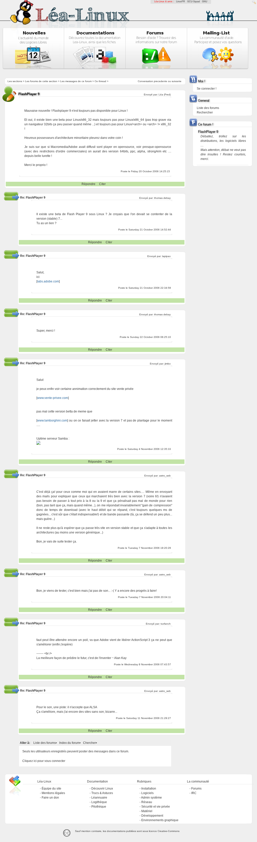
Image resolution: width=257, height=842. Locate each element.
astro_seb (165, 475)
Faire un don (50, 797)
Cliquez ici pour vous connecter (43, 761)
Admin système (151, 797)
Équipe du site (51, 788)
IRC (194, 793)
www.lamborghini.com (52, 420)
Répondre (88, 184)
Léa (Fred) (165, 94)
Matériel (146, 811)
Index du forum (69, 743)
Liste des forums (44, 743)
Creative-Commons (168, 831)
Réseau (146, 802)
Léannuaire (99, 797)
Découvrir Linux (102, 788)
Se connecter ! (206, 88)
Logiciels (147, 793)
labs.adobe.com (48, 281)
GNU (204, 1)
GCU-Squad (193, 1)
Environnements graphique (159, 820)
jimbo (168, 363)
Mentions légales (53, 793)
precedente (160, 81)
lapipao (166, 256)
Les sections (15, 81)
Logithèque (99, 802)
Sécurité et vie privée (155, 806)
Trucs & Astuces (102, 793)
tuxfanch (166, 623)
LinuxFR (180, 1)
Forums (196, 788)
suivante (176, 81)
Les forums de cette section (41, 81)
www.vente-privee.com (52, 398)
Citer (102, 184)
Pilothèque (98, 806)
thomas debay (162, 198)
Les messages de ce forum (76, 81)
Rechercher (205, 112)
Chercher (89, 743)
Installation (148, 788)
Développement (152, 815)
